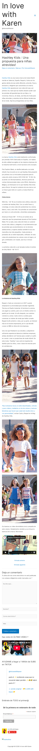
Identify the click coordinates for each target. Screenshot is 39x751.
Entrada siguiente (19, 565)
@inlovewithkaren (15, 671)
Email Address (8, 714)
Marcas (18, 68)
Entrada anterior (19, 560)
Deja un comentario (8, 68)
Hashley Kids (6, 78)
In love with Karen (13, 14)
